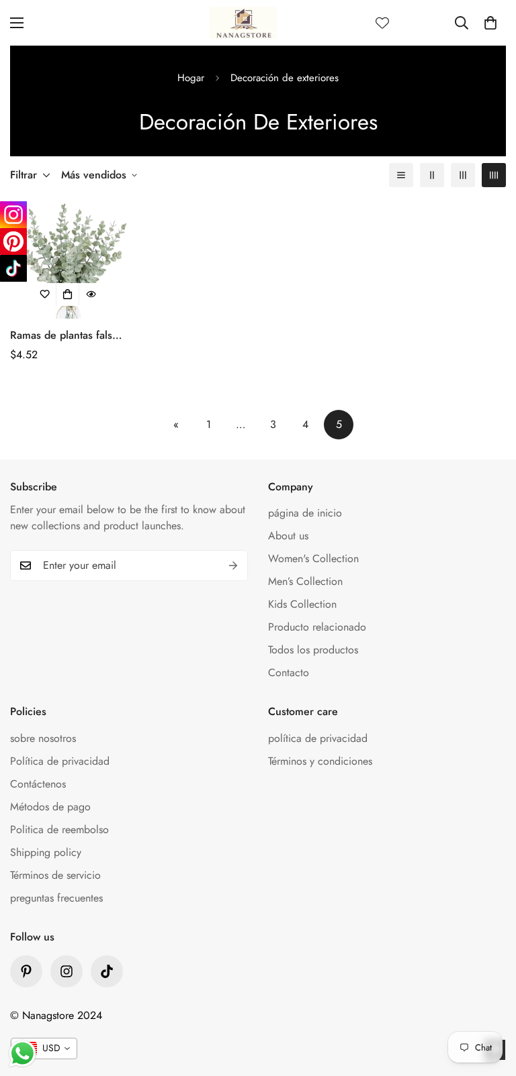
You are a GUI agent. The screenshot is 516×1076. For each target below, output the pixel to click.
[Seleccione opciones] (67, 294)
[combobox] (44, 1048)
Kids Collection (302, 604)
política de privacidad (318, 738)
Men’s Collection (305, 581)
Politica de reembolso (59, 829)
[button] (490, 22)
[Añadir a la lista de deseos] (45, 294)
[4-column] (494, 175)
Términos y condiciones (320, 761)
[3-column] (463, 175)
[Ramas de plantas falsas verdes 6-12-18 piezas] (68, 261)
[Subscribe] (233, 565)
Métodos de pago (50, 806)
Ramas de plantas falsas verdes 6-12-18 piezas (66, 335)
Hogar (190, 77)
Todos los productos (313, 649)
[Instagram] (13, 214)
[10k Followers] (66, 971)
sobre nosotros (43, 738)
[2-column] (432, 175)
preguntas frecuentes (56, 898)
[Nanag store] (243, 23)
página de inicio (305, 513)
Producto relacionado (317, 627)
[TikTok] (13, 268)
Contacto (288, 672)
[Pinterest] (26, 971)
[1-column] (401, 175)
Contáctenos (38, 784)
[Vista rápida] (90, 294)
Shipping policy (45, 852)
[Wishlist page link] (382, 23)
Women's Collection (313, 558)
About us (288, 535)
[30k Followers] (107, 971)
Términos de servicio (55, 875)
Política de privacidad (60, 761)
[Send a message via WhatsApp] (22, 1053)
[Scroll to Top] (489, 1002)
